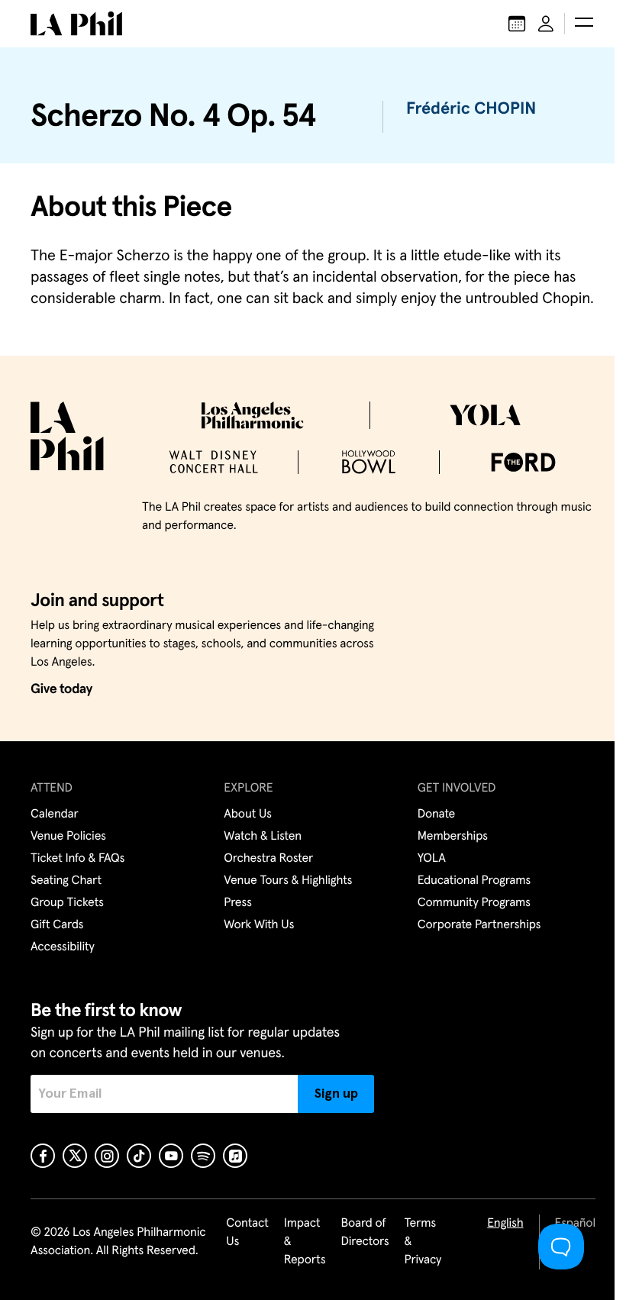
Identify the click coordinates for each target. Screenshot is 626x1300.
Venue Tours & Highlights (288, 881)
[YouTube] (171, 1156)
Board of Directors (364, 1233)
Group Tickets (67, 903)
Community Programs (474, 903)
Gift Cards (57, 925)
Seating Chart (66, 881)
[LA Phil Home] (76, 23)
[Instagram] (107, 1156)
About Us (248, 814)
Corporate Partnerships (479, 925)
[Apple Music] (235, 1156)
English (505, 1224)
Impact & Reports (305, 1242)
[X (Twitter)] (75, 1156)
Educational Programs (474, 881)
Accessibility (63, 947)
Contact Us (247, 1233)
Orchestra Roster (268, 859)
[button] (584, 23)
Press (237, 903)
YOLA (432, 859)
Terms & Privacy (423, 1242)
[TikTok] (139, 1156)
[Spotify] (203, 1156)
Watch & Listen (263, 837)
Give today (61, 689)
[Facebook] (43, 1156)
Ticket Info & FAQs (77, 859)
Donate (436, 814)
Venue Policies (68, 837)
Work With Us (259, 925)
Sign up (336, 1094)
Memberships (453, 837)
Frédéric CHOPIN (471, 109)
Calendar (55, 814)
